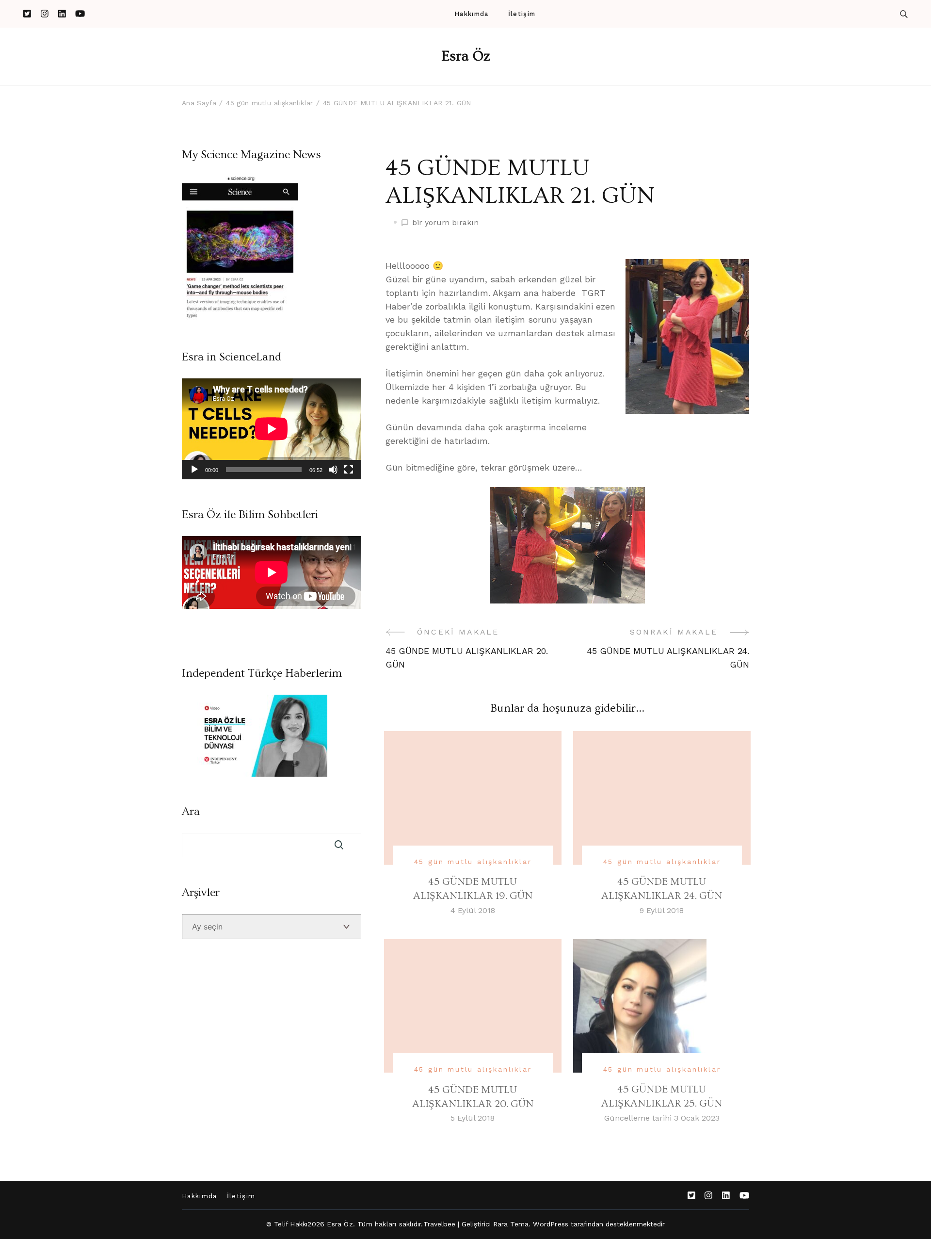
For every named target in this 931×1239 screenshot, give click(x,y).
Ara (191, 811)
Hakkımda (471, 14)
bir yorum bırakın (445, 223)
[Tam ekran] (348, 469)
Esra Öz (465, 56)
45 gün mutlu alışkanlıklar (473, 861)
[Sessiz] (333, 469)
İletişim (521, 14)
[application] (271, 428)
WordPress (550, 1224)
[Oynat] (194, 469)
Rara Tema (511, 1224)
